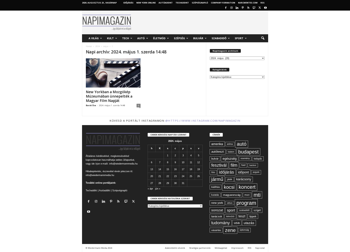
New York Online (146, 2)
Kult (110, 38)
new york (217, 202)
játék (229, 179)
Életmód (159, 38)
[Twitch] (254, 8)
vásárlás (216, 230)
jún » (157, 188)
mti (257, 195)
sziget (257, 210)
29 (167, 183)
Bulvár (198, 38)
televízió (230, 216)
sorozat (217, 210)
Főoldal (89, 46)
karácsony (243, 179)
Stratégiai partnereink (200, 248)
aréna (230, 144)
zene (230, 230)
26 (198, 176)
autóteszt (217, 151)
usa (237, 223)
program (246, 203)
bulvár (215, 158)
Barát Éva (91, 105)
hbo (213, 172)
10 (183, 162)
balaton (231, 152)
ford (243, 165)
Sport (239, 38)
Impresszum (237, 248)
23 (175, 176)
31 (183, 183)
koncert (247, 187)
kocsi (229, 187)
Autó (141, 38)
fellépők (258, 158)
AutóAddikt (166, 2)
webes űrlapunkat (125, 159)
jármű (217, 179)
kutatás (215, 195)
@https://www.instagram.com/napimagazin (202, 120)
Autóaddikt (104, 190)
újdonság (244, 230)
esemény (245, 158)
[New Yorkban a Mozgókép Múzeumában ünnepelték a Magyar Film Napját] (113, 73)
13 (151, 169)
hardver (252, 165)
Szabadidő (219, 38)
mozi (247, 194)
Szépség (179, 38)
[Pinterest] (243, 8)
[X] (260, 8)
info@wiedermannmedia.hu (123, 163)
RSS (262, 2)
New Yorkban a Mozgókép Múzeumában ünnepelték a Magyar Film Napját (109, 96)
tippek (252, 216)
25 (191, 176)
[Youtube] (265, 8)
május (105, 46)
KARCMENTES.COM (248, 2)
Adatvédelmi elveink (175, 248)
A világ (94, 38)
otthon (229, 203)
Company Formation (223, 2)
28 (159, 183)
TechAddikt (182, 2)
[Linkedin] (237, 8)
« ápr (150, 188)
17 (183, 169)
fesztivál (219, 165)
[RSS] (248, 8)
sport (231, 210)
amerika (217, 144)
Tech (125, 38)
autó (241, 144)
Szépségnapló (200, 2)
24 (183, 176)
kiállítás (215, 186)
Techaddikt (91, 190)
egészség (230, 158)
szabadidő (244, 210)
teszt (241, 216)
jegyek (256, 172)
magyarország (231, 194)
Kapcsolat (260, 248)
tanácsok (216, 216)
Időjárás (128, 2)
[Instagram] (231, 8)
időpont (243, 172)
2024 (97, 46)
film (234, 165)
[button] (263, 38)
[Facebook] (226, 8)
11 (191, 162)
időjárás (226, 172)
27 (151, 183)
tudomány (220, 222)
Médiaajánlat (221, 248)
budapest (248, 152)
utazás (249, 223)
